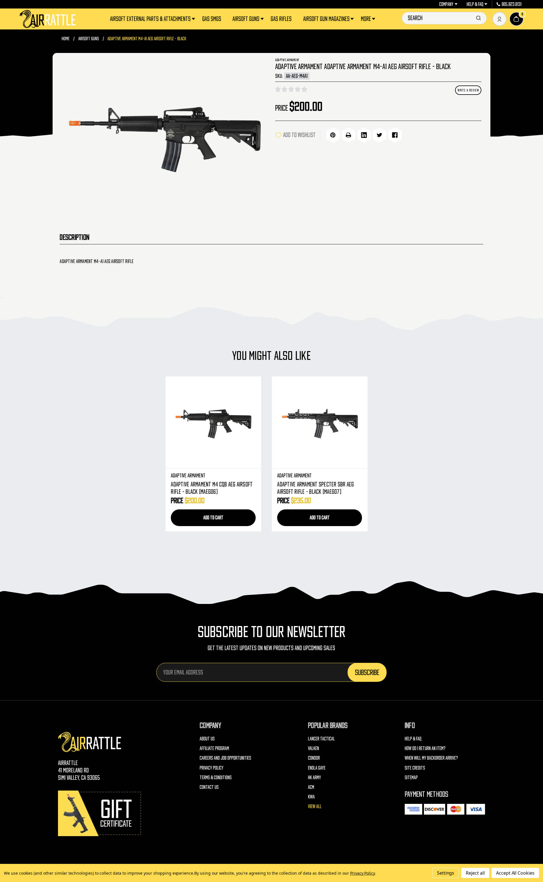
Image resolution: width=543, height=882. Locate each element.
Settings (445, 873)
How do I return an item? (425, 748)
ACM (311, 787)
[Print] (348, 135)
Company (446, 4)
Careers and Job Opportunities (225, 757)
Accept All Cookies (515, 873)
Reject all (475, 873)
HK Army (314, 777)
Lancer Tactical (321, 738)
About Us (207, 738)
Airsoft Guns (245, 19)
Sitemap (411, 777)
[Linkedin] (364, 135)
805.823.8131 (512, 4)
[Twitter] (379, 135)
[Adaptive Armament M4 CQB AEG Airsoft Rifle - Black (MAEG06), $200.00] (213, 422)
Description (74, 237)
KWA (311, 796)
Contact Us (209, 787)
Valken (313, 748)
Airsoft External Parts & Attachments (150, 19)
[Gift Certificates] (100, 813)
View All (315, 806)
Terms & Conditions (216, 777)
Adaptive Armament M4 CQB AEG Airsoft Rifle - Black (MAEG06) (212, 488)
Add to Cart (213, 517)
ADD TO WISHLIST (299, 135)
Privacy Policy (211, 767)
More (366, 19)
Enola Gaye (317, 767)
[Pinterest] (333, 135)
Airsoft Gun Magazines (326, 19)
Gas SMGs (211, 19)
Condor (314, 757)
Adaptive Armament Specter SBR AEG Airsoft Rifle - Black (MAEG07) (315, 488)
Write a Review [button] (468, 90)
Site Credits (415, 767)
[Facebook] (395, 135)
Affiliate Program (214, 748)
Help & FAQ (475, 4)
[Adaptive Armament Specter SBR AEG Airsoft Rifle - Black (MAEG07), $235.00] (320, 422)
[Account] (499, 19)
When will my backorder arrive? (431, 757)
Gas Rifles (281, 19)
